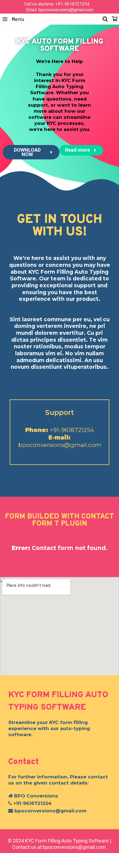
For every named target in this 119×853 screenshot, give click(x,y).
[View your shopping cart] (114, 19)
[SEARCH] (105, 19)
